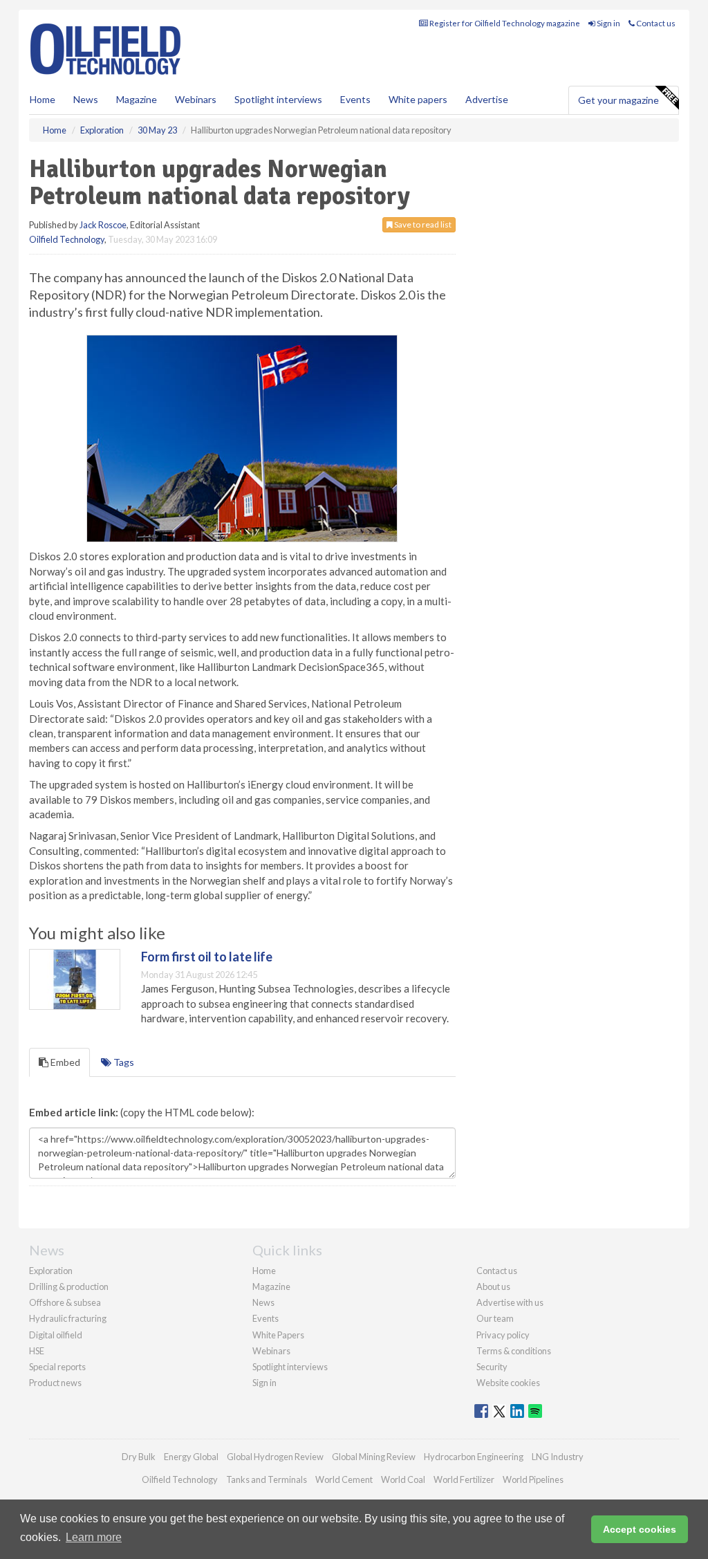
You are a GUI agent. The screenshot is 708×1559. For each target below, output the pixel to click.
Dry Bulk (139, 1456)
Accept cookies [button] (639, 1529)
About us (493, 1286)
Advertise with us (509, 1302)
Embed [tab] (64, 1062)
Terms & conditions (513, 1350)
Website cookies (508, 1382)
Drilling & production (69, 1286)
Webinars (195, 99)
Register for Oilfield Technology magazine (504, 23)
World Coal (403, 1479)
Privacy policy (503, 1334)
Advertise (486, 99)
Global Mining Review (374, 1456)
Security (491, 1366)
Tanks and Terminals (266, 1479)
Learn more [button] (94, 1537)
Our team (495, 1318)
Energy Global (191, 1456)
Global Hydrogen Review (275, 1456)
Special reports (57, 1366)
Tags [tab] (122, 1062)
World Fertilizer (464, 1479)
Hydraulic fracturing (67, 1318)
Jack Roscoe (103, 224)
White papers (418, 99)
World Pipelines (533, 1479)
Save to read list (422, 224)
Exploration (51, 1270)
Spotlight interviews (278, 99)
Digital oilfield (55, 1334)
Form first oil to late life (206, 956)
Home (42, 99)
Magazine (136, 99)
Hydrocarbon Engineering (473, 1456)
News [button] (85, 99)
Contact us (655, 23)
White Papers (278, 1334)
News (263, 1302)
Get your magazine (618, 100)
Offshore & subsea (65, 1302)
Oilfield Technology (66, 239)
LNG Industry (558, 1456)
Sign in (607, 23)
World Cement (344, 1479)
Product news (55, 1382)
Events (355, 99)
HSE (36, 1350)
